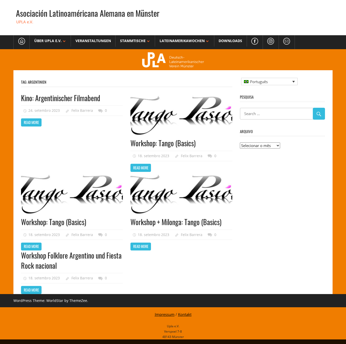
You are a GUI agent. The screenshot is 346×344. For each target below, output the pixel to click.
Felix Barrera (82, 110)
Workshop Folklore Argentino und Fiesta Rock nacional (71, 260)
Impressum (165, 314)
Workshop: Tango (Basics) (163, 143)
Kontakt (184, 314)
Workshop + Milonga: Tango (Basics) (175, 222)
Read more (31, 122)
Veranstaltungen (93, 40)
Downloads (230, 40)
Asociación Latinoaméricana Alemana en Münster (87, 13)
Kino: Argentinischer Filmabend (60, 98)
